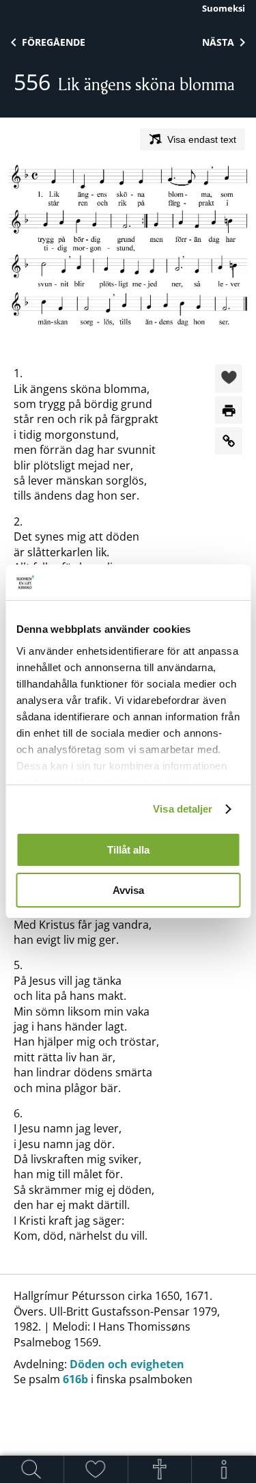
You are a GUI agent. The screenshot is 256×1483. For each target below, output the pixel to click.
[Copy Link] (228, 440)
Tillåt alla (128, 850)
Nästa (218, 42)
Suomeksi (223, 8)
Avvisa (128, 890)
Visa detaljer (182, 809)
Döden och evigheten (127, 1364)
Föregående (53, 42)
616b (75, 1379)
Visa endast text (201, 139)
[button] (228, 379)
